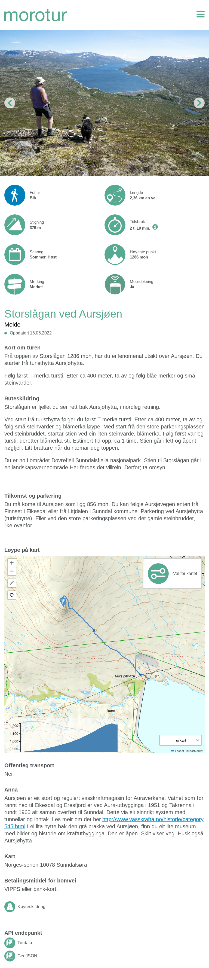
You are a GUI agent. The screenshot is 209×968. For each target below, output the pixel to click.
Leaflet (179, 750)
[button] (63, 602)
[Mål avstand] (12, 583)
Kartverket (196, 750)
